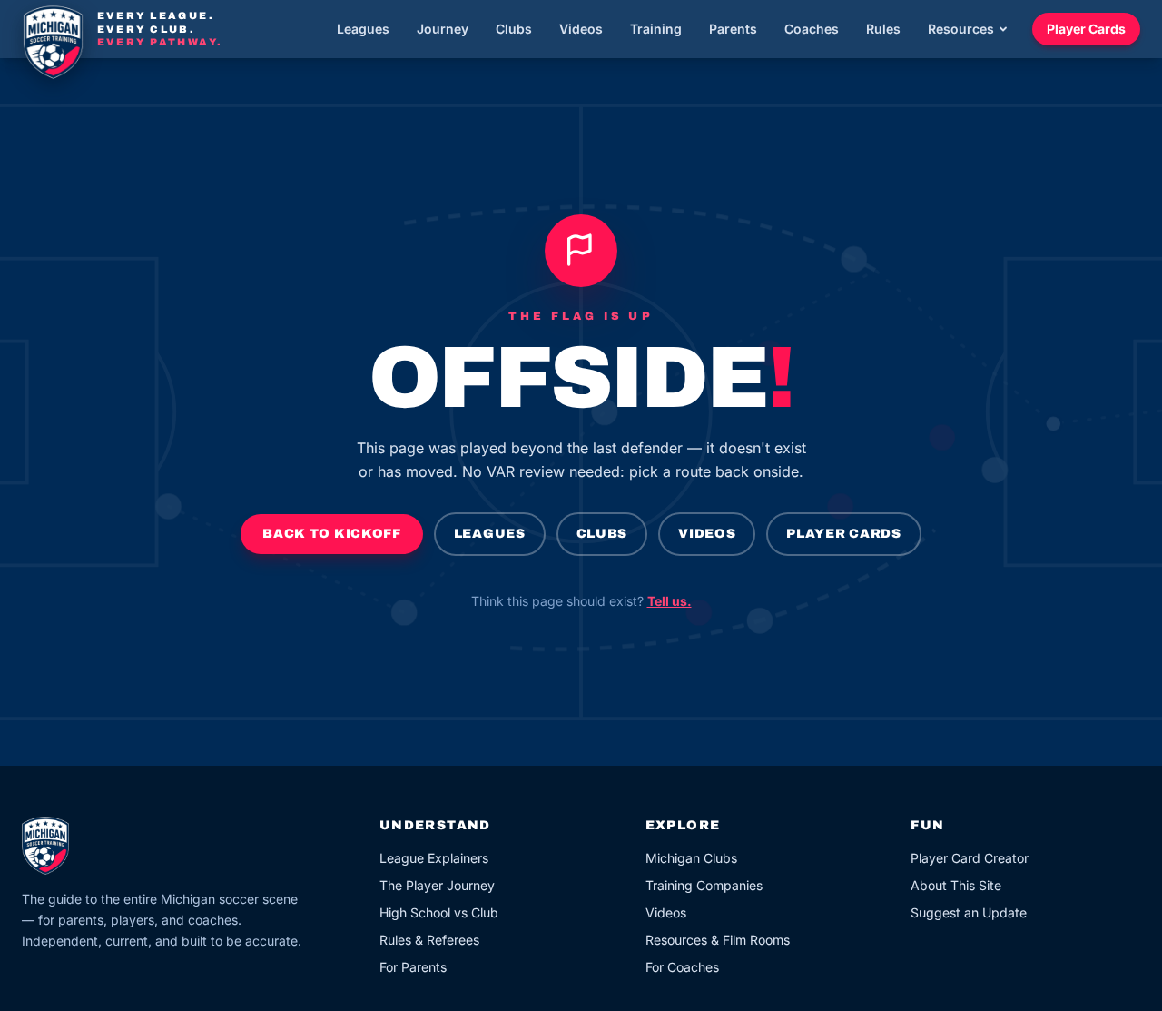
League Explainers (433, 858)
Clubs (514, 28)
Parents (733, 28)
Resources (961, 28)
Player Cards (1086, 28)
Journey (442, 28)
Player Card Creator (970, 858)
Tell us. (669, 601)
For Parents (413, 967)
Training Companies (704, 885)
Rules (883, 28)
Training (656, 28)
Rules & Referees (429, 939)
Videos (581, 28)
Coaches (811, 28)
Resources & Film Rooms (717, 939)
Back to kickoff (331, 533)
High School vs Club (438, 912)
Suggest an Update (969, 912)
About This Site (956, 885)
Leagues (363, 28)
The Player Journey (437, 885)
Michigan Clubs (691, 858)
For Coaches (682, 967)
